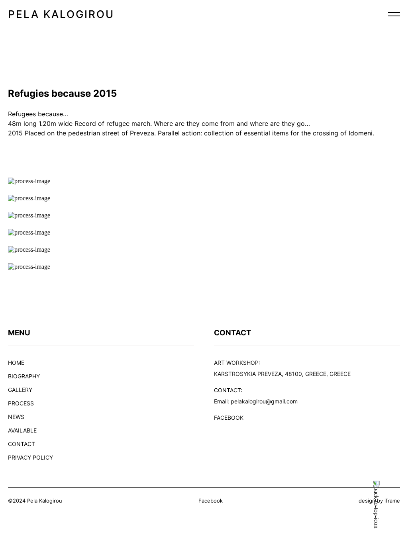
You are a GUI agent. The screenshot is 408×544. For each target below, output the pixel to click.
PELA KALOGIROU (61, 14)
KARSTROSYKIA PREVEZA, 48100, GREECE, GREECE (282, 373)
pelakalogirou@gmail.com (264, 401)
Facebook (210, 500)
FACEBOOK (228, 417)
